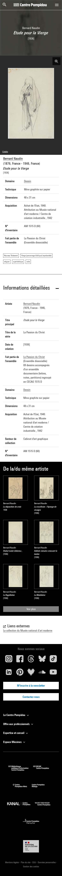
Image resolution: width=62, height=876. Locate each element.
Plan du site (26, 862)
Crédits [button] (5, 151)
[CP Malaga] (40, 788)
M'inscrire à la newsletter (31, 685)
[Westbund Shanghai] (45, 806)
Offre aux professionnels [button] (16, 724)
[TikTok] (53, 660)
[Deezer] (31, 673)
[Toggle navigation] (56, 5)
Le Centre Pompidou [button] (14, 715)
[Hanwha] (31, 824)
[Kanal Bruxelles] (21, 806)
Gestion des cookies (31, 866)
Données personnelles (47, 862)
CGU (34, 862)
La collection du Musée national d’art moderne (27, 630)
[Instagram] (8, 660)
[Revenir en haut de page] (54, 868)
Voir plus (31, 609)
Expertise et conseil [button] (14, 733)
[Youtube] (53, 673)
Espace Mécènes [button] (12, 742)
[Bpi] (20, 770)
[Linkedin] (8, 673)
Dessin (27, 181)
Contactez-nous (31, 696)
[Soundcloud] (42, 673)
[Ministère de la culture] (31, 846)
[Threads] (31, 660)
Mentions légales (12, 862)
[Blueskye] (42, 660)
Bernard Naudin (13, 159)
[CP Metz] (22, 788)
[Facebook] (19, 660)
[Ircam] (43, 770)
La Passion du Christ (34, 357)
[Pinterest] (19, 673)
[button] (31, 288)
